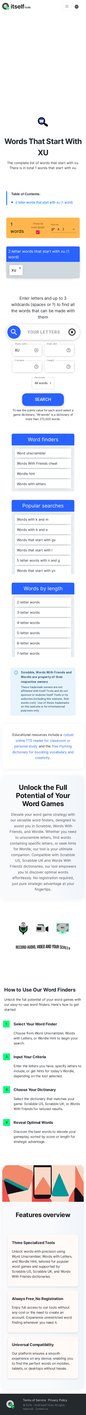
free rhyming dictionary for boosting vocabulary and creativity (42, 752)
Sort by (55, 224)
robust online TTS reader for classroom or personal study (43, 740)
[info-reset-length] (68, 367)
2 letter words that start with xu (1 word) (44, 202)
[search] (14, 332)
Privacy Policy (57, 1400)
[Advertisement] (43, 58)
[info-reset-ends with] (68, 350)
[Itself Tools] (43, 939)
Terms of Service (34, 1400)
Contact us (41, 1408)
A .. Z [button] (60, 229)
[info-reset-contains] (36, 367)
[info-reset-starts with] (36, 350)
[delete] (72, 332)
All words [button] (41, 383)
